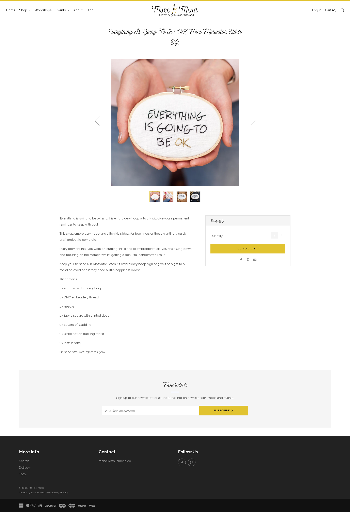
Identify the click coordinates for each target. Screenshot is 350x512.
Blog (90, 10)
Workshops (43, 10)
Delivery (25, 467)
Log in (316, 10)
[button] (154, 196)
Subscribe (221, 410)
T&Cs (23, 474)
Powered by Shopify (57, 492)
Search (24, 461)
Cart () (330, 10)
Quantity (216, 236)
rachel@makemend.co (115, 461)
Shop (23, 10)
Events (60, 10)
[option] (175, 122)
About (78, 10)
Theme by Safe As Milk (32, 492)
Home (10, 10)
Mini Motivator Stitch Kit (103, 264)
